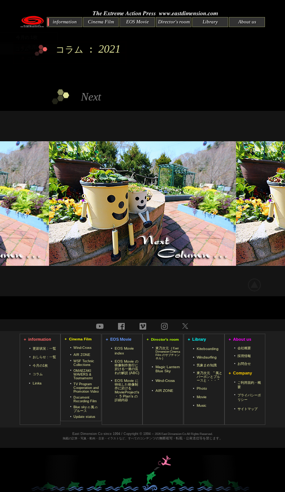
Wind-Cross (82, 348)
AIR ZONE (81, 355)
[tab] (70, 47)
